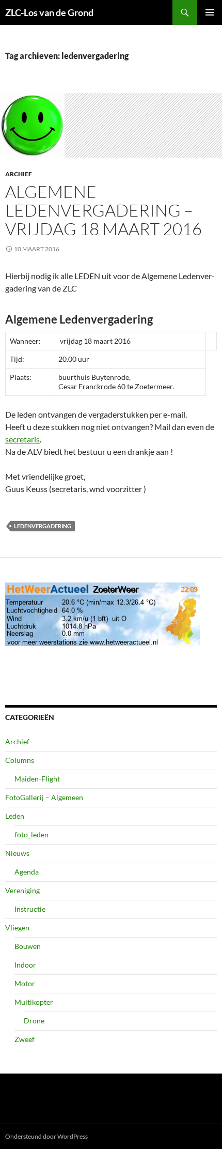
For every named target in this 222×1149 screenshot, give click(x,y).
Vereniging (22, 890)
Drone (34, 1020)
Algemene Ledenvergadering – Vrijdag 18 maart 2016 (103, 210)
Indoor (25, 964)
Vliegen (17, 927)
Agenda (26, 871)
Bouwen (27, 946)
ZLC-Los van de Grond (49, 12)
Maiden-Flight (37, 778)
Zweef (24, 1039)
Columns (19, 760)
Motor (24, 983)
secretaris (22, 439)
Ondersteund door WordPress (46, 1136)
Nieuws (17, 853)
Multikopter (33, 1002)
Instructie (29, 909)
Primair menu (209, 12)
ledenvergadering (42, 526)
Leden (14, 815)
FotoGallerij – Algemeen (44, 797)
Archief (18, 174)
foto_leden (31, 834)
